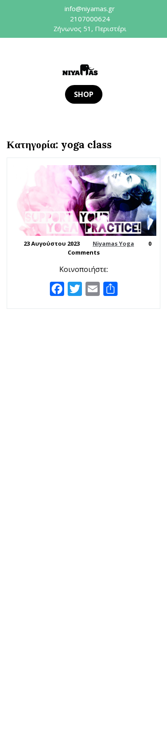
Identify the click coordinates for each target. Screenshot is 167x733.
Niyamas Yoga (113, 243)
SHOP (84, 94)
